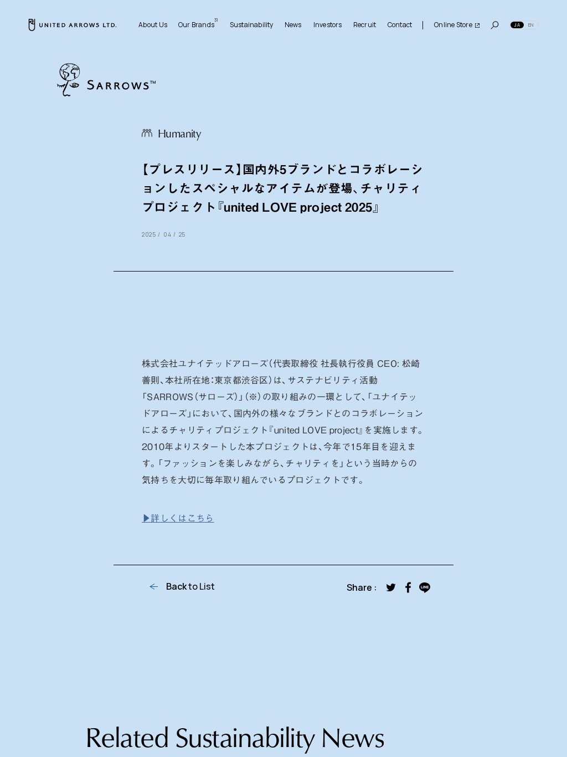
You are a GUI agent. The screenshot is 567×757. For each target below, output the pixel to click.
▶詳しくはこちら (178, 517)
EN (530, 25)
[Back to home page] (72, 25)
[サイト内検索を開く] (494, 25)
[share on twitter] (390, 587)
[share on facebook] (408, 587)
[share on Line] (424, 587)
